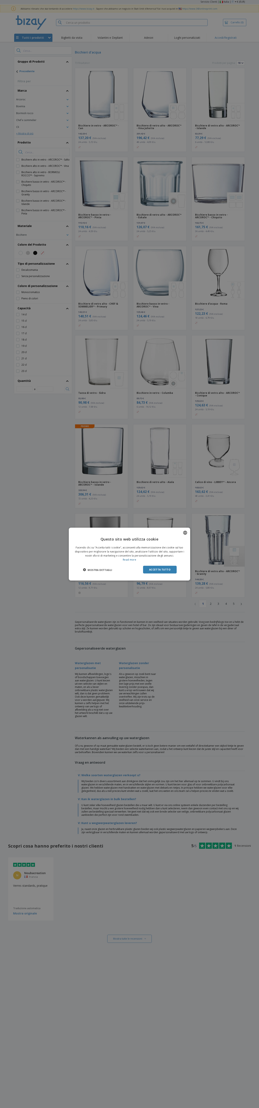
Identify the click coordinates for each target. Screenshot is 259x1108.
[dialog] (129, 554)
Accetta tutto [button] (160, 569)
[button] (97, 570)
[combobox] (185, 533)
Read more (129, 559)
